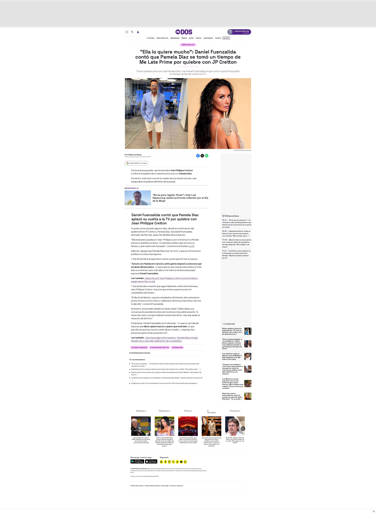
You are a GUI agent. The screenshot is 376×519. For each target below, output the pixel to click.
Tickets (218, 38)
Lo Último (151, 38)
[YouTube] (181, 461)
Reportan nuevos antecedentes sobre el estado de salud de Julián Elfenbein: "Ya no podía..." (232, 396)
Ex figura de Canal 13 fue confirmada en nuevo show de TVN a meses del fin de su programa (163, 383)
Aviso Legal (164, 485)
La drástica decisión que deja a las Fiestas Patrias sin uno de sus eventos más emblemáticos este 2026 (188, 440)
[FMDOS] (183, 32)
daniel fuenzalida (140, 347)
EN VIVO (226, 38)
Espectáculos (162, 38)
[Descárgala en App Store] (151, 461)
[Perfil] (138, 32)
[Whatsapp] (185, 461)
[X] (173, 461)
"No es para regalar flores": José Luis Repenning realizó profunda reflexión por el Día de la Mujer (180, 197)
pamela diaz (178, 347)
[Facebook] (165, 461)
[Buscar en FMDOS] (132, 32)
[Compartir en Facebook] (198, 155)
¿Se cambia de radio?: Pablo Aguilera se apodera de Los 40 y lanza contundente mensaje (141, 440)
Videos (198, 38)
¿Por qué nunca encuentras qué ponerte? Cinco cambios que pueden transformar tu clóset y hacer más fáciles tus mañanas (211, 442)
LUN (192, 246)
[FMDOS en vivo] (230, 32)
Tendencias (174, 38)
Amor (191, 38)
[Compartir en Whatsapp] (206, 155)
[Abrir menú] (127, 32)
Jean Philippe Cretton (160, 347)
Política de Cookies (136, 485)
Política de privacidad (152, 485)
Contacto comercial (176, 485)
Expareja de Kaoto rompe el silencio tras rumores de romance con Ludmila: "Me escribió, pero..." (165, 369)
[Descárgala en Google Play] (137, 461)
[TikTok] (177, 461)
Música (184, 38)
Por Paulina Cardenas (133, 155)
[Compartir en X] (202, 155)
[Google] (161, 461)
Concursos (208, 38)
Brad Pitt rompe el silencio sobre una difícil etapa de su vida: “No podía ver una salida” (235, 440)
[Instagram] (169, 461)
